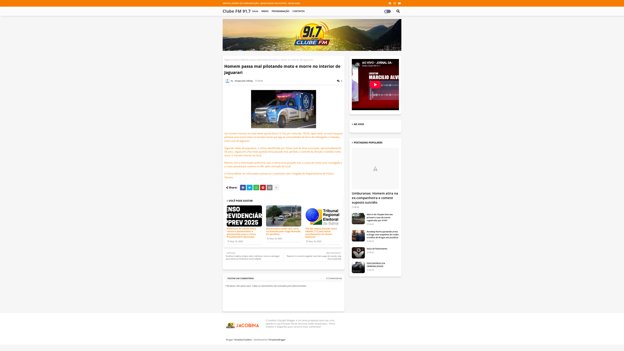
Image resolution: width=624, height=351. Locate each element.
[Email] (270, 187)
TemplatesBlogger (277, 339)
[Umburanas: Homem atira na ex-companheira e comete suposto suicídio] (375, 168)
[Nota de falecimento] (358, 253)
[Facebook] (243, 187)
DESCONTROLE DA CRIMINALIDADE (376, 265)
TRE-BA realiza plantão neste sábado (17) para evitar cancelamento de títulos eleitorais (321, 232)
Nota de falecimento (377, 248)
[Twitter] (250, 187)
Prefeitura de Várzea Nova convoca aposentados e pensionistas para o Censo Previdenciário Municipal (241, 232)
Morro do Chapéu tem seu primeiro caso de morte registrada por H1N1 (380, 217)
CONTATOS (298, 11)
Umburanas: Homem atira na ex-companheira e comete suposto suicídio (375, 198)
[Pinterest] (263, 187)
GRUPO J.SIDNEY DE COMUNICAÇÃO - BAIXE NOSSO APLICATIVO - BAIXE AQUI (261, 3)
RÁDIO (264, 11)
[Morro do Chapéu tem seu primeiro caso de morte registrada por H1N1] (358, 218)
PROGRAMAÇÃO (280, 11)
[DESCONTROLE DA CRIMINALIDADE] (358, 267)
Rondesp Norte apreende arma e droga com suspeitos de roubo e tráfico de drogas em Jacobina (383, 234)
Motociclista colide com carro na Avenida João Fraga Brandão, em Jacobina (283, 231)
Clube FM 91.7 (237, 11)
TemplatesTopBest (243, 339)
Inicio (255, 11)
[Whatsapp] (256, 187)
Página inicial (231, 59)
